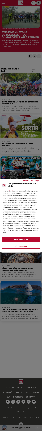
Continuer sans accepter (31, 181)
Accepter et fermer (21, 239)
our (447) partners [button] (12, 190)
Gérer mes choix (21, 246)
